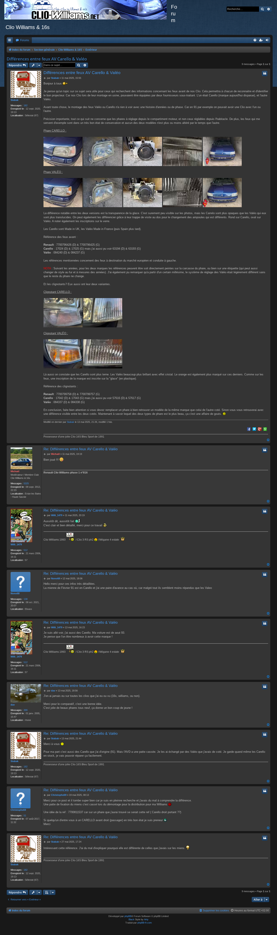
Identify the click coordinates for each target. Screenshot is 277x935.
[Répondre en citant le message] (264, 73)
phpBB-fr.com (144, 922)
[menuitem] (22, 40)
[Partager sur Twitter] (254, 429)
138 (25, 599)
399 (25, 710)
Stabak (14, 100)
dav (13, 704)
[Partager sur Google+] (259, 429)
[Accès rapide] (10, 40)
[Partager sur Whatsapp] (265, 429)
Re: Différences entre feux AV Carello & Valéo (80, 449)
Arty (146, 919)
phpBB (127, 916)
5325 (26, 483)
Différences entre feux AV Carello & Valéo (47, 59)
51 (25, 815)
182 (25, 105)
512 (25, 550)
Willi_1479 (16, 544)
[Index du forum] (87, 9)
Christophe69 (18, 810)
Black (131, 919)
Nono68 (15, 593)
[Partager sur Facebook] (248, 429)
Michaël (15, 471)
